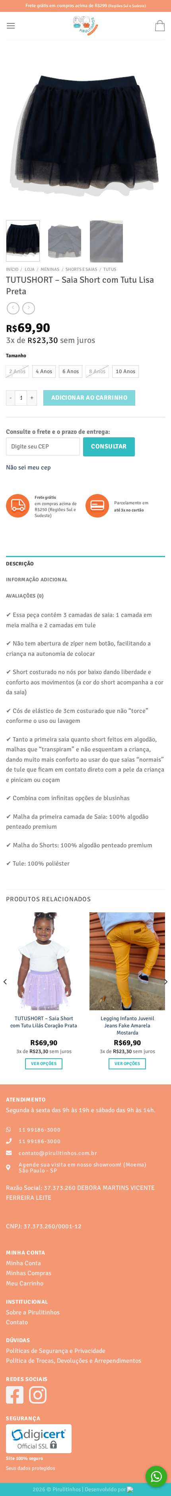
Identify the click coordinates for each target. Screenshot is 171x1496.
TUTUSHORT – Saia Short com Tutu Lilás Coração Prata (43, 1022)
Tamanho (16, 356)
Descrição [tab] (20, 564)
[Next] (152, 135)
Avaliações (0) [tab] (25, 596)
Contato (17, 1322)
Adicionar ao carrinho (89, 398)
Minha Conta (23, 1263)
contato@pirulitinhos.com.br (58, 1153)
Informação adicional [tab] (37, 580)
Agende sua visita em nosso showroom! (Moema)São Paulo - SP (83, 1167)
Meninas (50, 269)
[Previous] (19, 135)
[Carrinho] (160, 25)
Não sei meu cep (28, 467)
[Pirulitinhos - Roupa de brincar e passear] (85, 26)
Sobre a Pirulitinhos (33, 1312)
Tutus (109, 269)
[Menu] (11, 25)
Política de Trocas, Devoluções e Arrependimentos (73, 1361)
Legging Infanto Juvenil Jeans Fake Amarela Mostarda (127, 1025)
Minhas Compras (28, 1273)
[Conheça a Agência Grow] (132, 1489)
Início (12, 269)
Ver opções (43, 1063)
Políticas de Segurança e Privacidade (55, 1351)
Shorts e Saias (81, 269)
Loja (30, 269)
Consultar (108, 446)
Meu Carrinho (24, 1283)
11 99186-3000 (39, 1129)
